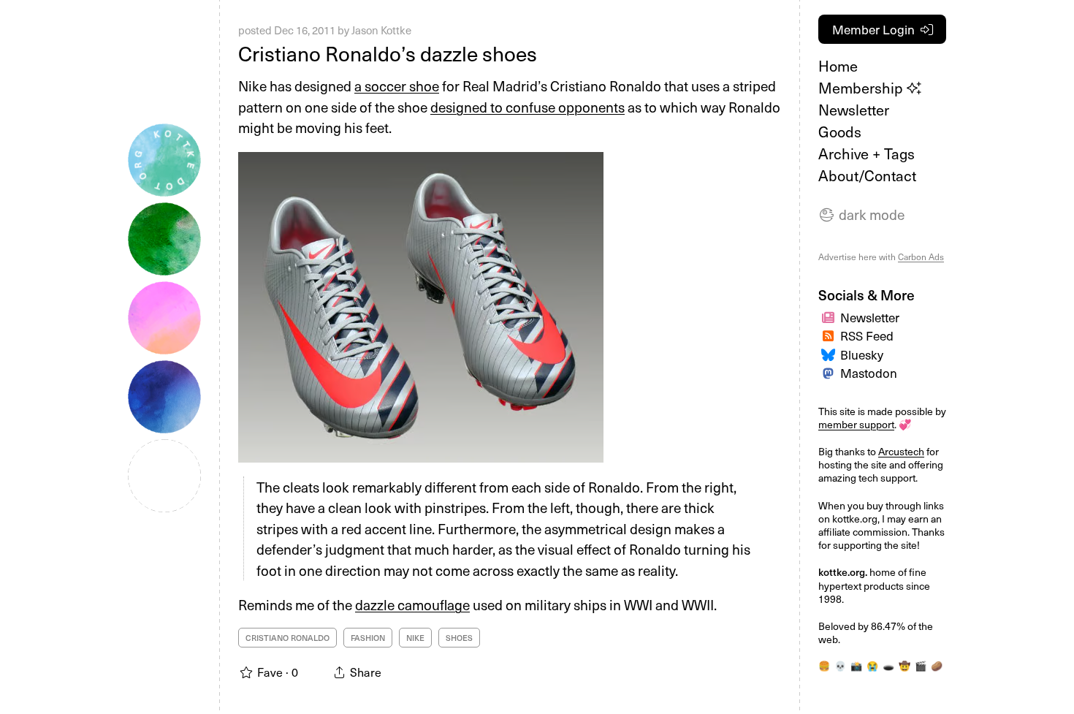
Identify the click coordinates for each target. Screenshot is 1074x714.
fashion (368, 637)
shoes (459, 637)
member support (856, 424)
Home (838, 66)
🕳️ (888, 665)
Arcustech (901, 451)
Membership (862, 88)
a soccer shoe (396, 85)
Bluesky (861, 354)
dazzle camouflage (412, 604)
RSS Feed (867, 335)
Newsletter (853, 110)
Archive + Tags (866, 153)
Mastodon (868, 372)
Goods (839, 132)
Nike (415, 637)
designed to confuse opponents (527, 106)
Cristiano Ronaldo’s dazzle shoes (387, 53)
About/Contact (867, 175)
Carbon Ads (921, 256)
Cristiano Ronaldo (287, 637)
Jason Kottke (381, 30)
